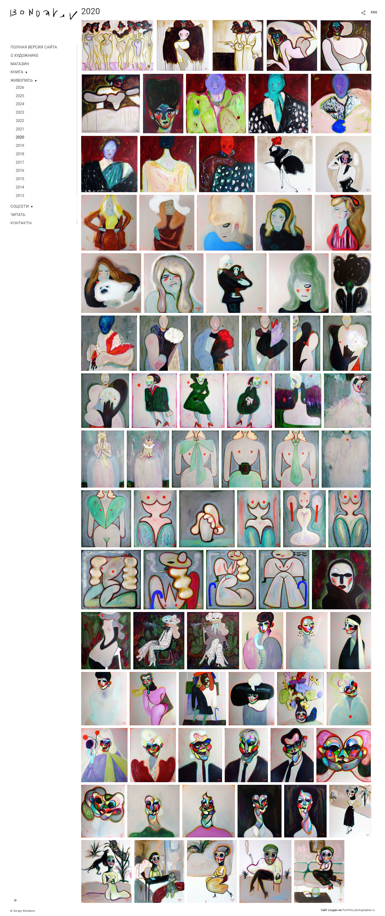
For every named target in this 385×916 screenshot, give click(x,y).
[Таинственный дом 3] (105, 400)
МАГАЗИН (19, 64)
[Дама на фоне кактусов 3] (213, 640)
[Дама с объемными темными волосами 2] (305, 811)
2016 (20, 170)
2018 (20, 154)
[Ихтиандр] (246, 755)
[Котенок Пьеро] (148, 459)
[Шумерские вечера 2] (106, 871)
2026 (20, 87)
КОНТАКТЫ (21, 223)
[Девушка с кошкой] (102, 459)
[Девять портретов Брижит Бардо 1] (109, 222)
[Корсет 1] (155, 518)
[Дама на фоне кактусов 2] (158, 640)
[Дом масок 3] (266, 343)
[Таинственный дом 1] (306, 343)
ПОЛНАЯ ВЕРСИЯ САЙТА (33, 47)
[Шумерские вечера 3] (159, 871)
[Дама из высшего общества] (153, 755)
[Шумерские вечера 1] (350, 811)
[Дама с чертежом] (153, 698)
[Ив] (292, 755)
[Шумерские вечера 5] (319, 871)
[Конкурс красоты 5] (183, 45)
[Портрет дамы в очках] (341, 579)
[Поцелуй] (103, 811)
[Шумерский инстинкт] (265, 871)
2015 (20, 178)
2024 (20, 104)
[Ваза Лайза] (300, 698)
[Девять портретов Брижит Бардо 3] (225, 222)
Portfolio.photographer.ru (358, 910)
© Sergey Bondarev (22, 911)
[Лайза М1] (262, 640)
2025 (20, 95)
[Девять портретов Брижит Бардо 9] (299, 283)
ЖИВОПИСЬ (21, 80)
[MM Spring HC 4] (109, 164)
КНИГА (16, 72)
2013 (20, 195)
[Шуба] (346, 459)
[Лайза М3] (104, 698)
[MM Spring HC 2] (278, 103)
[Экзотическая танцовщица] (111, 579)
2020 (20, 137)
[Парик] (207, 518)
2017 (20, 162)
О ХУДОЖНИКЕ (24, 55)
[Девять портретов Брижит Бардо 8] (236, 283)
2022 (20, 120)
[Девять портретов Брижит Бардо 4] (284, 222)
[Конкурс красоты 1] (110, 103)
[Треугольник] (202, 400)
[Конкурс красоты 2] (345, 45)
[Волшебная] (104, 755)
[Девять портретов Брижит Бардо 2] (166, 222)
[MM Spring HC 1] (216, 103)
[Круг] (249, 400)
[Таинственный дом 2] (347, 343)
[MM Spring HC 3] (341, 103)
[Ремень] (245, 459)
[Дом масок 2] (215, 343)
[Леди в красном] (285, 164)
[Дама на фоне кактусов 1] (106, 640)
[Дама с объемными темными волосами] (260, 811)
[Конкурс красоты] (117, 45)
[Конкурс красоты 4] (238, 45)
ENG (374, 12)
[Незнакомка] (163, 103)
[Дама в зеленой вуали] (351, 283)
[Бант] (195, 459)
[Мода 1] (231, 579)
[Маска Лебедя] (347, 400)
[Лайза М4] (251, 698)
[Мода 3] (284, 579)
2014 (20, 187)
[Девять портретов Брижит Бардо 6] (111, 283)
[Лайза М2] (350, 640)
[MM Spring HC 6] (227, 164)
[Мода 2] (174, 579)
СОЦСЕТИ (19, 206)
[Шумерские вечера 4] (212, 871)
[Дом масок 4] (164, 343)
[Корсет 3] (349, 518)
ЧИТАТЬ (17, 214)
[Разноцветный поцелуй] (343, 755)
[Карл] (200, 755)
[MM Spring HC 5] (168, 164)
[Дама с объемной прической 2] (208, 811)
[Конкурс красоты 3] (291, 45)
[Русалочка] (304, 518)
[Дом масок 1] (109, 343)
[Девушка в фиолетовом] (343, 164)
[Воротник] (106, 518)
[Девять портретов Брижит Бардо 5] (343, 222)
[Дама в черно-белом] (202, 698)
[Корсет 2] (258, 518)
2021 (20, 129)
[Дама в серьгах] (307, 640)
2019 (20, 145)
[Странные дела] (298, 400)
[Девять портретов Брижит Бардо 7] (174, 283)
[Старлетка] (349, 698)
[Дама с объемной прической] (153, 811)
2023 (20, 112)
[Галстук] (295, 459)
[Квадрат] (154, 400)
